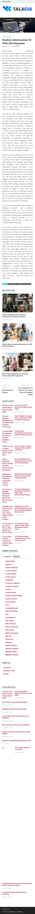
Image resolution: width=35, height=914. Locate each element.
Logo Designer (10, 602)
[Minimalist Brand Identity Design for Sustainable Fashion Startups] (7, 474)
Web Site (8, 636)
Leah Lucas (16, 46)
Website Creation (11, 645)
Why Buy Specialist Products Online (14, 709)
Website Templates (11, 648)
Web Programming (11, 633)
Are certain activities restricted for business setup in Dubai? (22, 538)
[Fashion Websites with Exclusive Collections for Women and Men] (17, 303)
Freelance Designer (12, 586)
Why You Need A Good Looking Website (16, 725)
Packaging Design (11, 608)
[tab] (7, 556)
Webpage (8, 642)
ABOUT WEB (9, 561)
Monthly (16, 556)
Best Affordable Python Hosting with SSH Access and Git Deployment (23, 461)
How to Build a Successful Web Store (15, 702)
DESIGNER (9, 580)
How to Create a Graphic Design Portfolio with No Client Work (23, 448)
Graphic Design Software (13, 595)
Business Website (11, 567)
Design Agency (10, 577)
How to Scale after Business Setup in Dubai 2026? (23, 407)
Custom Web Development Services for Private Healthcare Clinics (23, 433)
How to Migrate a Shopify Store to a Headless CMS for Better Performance (23, 418)
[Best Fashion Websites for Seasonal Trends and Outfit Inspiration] (17, 362)
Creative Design (6, 36)
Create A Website (11, 570)
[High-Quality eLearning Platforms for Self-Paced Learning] (17, 333)
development (12, 284)
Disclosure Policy (9, 670)
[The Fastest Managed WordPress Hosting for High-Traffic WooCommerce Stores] (7, 489)
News (7, 605)
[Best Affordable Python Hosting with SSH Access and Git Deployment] (7, 459)
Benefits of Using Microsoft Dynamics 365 (16, 740)
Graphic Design (10, 592)
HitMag (20, 911)
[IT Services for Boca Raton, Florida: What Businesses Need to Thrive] (7, 524)
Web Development (11, 627)
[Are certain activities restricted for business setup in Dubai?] (7, 536)
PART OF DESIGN (11, 611)
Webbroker (9, 639)
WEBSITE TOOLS (11, 652)
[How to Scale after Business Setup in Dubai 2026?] (7, 405)
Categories (7, 556)
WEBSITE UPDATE (11, 655)
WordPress (12, 911)
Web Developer (10, 623)
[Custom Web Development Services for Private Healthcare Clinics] (7, 431)
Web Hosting (9, 630)
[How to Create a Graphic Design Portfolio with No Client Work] (7, 446)
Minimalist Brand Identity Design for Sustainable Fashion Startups (23, 476)
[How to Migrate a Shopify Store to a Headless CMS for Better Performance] (7, 416)
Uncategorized (10, 617)
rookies (28, 284)
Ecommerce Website (12, 583)
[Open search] (30, 20)
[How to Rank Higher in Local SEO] (7, 748)
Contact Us (7, 667)
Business (8, 564)
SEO (7, 614)
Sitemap (6, 674)
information (21, 284)
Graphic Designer (11, 599)
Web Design (9, 620)
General (8, 589)
